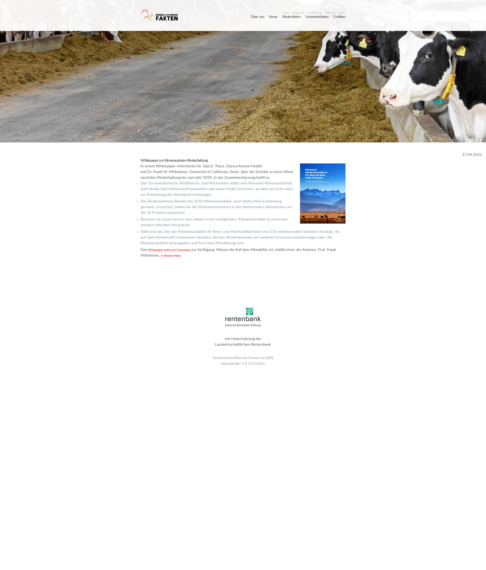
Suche (342, 12)
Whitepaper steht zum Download (169, 249)
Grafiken (339, 17)
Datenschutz (315, 12)
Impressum (298, 12)
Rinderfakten (291, 17)
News (273, 17)
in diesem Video (171, 255)
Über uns (330, 12)
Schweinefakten (317, 17)
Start (286, 12)
